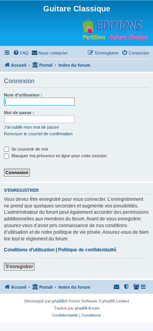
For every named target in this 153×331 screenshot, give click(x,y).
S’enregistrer (19, 266)
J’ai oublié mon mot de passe (31, 127)
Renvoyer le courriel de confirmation (38, 133)
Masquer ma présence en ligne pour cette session (58, 155)
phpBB (58, 301)
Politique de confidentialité (87, 250)
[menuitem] (21, 53)
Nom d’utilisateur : (23, 95)
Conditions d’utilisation (29, 250)
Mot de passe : (19, 112)
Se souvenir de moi (29, 149)
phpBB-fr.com (87, 308)
